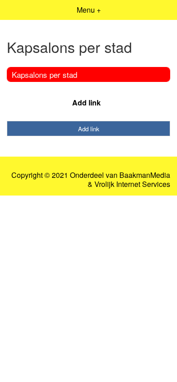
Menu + (89, 10)
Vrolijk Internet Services (132, 184)
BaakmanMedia (144, 175)
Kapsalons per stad (44, 74)
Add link (86, 102)
